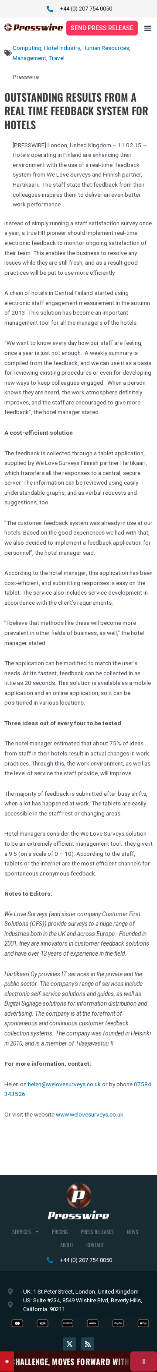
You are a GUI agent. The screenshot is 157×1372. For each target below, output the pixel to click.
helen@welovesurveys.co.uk (64, 1084)
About (66, 1244)
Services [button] (21, 1231)
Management (29, 57)
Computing (27, 47)
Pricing (60, 1231)
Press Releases (97, 1231)
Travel (57, 57)
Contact (95, 1244)
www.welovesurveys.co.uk (89, 1114)
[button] (148, 28)
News (132, 1231)
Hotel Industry (62, 47)
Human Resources (105, 47)
